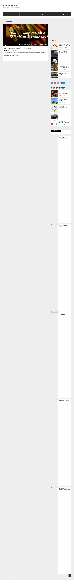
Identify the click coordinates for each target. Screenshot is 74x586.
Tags (66, 133)
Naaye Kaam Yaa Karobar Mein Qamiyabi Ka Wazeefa (64, 489)
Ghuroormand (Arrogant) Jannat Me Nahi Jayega (64, 122)
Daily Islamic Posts (25, 14)
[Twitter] (58, 83)
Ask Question (15, 14)
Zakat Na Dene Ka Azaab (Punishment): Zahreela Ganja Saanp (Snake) (64, 52)
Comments (56, 133)
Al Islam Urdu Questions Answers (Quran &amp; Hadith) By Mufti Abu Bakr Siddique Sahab (64, 138)
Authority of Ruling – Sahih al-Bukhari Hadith (64, 93)
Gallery (44, 14)
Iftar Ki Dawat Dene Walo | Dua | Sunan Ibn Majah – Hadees (64, 67)
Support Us (66, 14)
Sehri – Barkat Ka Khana (63, 74)
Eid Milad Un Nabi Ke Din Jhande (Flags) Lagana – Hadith (64, 114)
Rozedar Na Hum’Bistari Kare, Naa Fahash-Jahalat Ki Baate (64, 107)
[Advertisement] (46, 6)
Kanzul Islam (10, 6)
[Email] (63, 83)
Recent (66, 130)
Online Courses (58, 14)
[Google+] (55, 83)
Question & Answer (36, 14)
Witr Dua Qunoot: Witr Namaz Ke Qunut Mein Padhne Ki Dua (64, 59)
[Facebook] (52, 83)
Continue (7, 58)
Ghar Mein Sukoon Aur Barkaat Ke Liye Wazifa (64, 314)
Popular (55, 130)
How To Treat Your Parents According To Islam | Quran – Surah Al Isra (64, 45)
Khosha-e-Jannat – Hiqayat (63, 100)
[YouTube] (61, 83)
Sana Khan (68, 583)
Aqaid (9, 14)
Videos (50, 14)
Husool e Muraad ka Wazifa (63, 226)
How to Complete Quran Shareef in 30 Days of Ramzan (17, 48)
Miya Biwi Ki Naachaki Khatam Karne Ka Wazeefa (64, 401)
